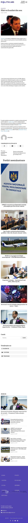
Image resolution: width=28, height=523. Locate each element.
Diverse (17, 490)
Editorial (4, 495)
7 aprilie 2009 (11, 121)
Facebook (6, 348)
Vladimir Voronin (8, 129)
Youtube (6, 352)
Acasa (3, 475)
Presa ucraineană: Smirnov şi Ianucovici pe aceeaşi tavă (19, 153)
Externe (17, 485)
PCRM (19, 124)
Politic (3, 8)
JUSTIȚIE (3, 480)
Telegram (6, 356)
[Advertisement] (14, 63)
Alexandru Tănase (23, 129)
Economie (18, 480)
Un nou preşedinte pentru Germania (4, 153)
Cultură (3, 490)
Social (3, 485)
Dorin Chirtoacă (4, 131)
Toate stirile (23, 2)
